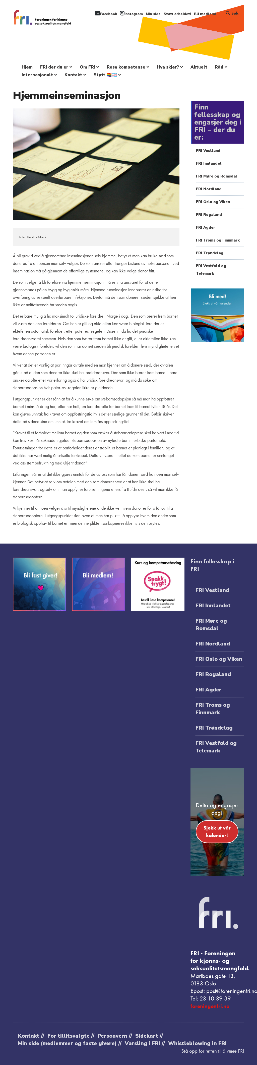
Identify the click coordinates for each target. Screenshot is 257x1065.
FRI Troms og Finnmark (218, 240)
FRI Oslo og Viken (213, 201)
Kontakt (73, 75)
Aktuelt (198, 67)
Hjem (27, 67)
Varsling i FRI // (145, 1043)
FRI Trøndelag (209, 253)
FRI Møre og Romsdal (216, 176)
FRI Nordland (209, 189)
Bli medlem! (205, 14)
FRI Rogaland (209, 214)
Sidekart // (149, 1035)
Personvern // (115, 1035)
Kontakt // (31, 1035)
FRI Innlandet (209, 163)
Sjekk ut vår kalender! (217, 831)
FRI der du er (54, 67)
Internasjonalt (37, 75)
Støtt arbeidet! (177, 14)
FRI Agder (205, 227)
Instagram (133, 14)
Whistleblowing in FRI (197, 1043)
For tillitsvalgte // (70, 1035)
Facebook (108, 14)
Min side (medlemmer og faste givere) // (69, 1043)
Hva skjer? (168, 67)
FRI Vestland (208, 150)
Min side (153, 14)
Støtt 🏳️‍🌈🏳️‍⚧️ (105, 75)
